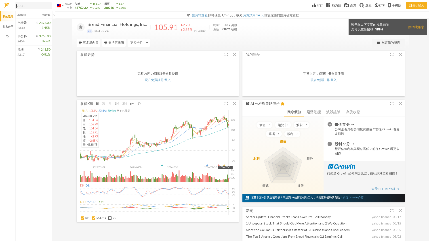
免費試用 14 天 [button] (253, 15)
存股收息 (353, 112)
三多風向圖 (91, 42)
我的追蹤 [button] (8, 16)
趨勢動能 (314, 112)
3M (124, 103)
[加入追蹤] (81, 27)
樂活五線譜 (116, 42)
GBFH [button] (379, 29)
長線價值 (294, 112)
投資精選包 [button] (200, 15)
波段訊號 (333, 112)
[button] (32, 5)
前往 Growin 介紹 (353, 197)
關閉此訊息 (416, 27)
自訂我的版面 (388, 43)
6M (132, 103)
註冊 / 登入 (416, 5)
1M (117, 103)
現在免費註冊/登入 (158, 80)
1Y (139, 103)
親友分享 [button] (8, 26)
